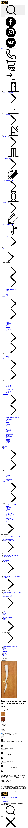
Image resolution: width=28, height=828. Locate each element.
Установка (5, 800)
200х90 (4, 727)
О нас (4, 248)
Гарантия (5, 801)
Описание (14, 733)
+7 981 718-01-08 (4, 48)
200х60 (4, 723)
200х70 (4, 724)
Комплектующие (6, 733)
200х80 (4, 725)
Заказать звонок (12, 48)
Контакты (5, 250)
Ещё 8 (7, 521)
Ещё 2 (7, 330)
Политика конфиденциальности (10, 797)
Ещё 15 (7, 442)
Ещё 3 (7, 392)
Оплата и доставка (7, 798)
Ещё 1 (7, 480)
